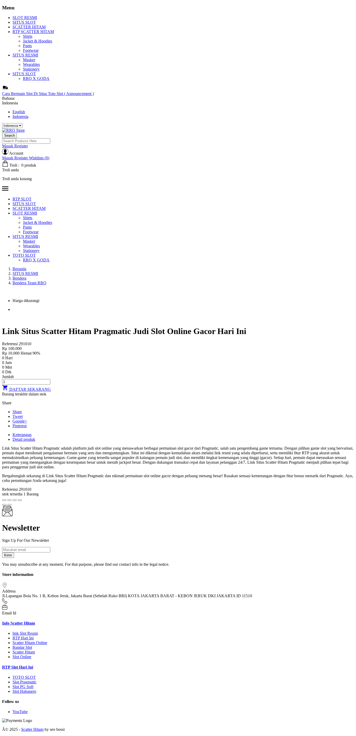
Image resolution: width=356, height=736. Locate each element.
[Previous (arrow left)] (4, 505)
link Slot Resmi (25, 633)
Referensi (10, 344)
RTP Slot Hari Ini (17, 667)
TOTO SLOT (24, 677)
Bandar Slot (22, 647)
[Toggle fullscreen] (15, 500)
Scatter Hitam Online (30, 642)
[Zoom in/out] (20, 500)
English (19, 112)
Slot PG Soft (23, 686)
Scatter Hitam (24, 652)
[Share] (9, 500)
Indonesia (20, 116)
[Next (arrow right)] (9, 505)
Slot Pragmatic (24, 682)
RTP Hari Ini (23, 638)
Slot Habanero (24, 691)
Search (9, 135)
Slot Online (22, 657)
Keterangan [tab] (22, 434)
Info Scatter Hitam (18, 623)
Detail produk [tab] (24, 439)
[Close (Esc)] (4, 500)
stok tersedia (12, 494)
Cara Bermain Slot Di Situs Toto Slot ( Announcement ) (48, 93)
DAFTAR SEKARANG (26, 389)
